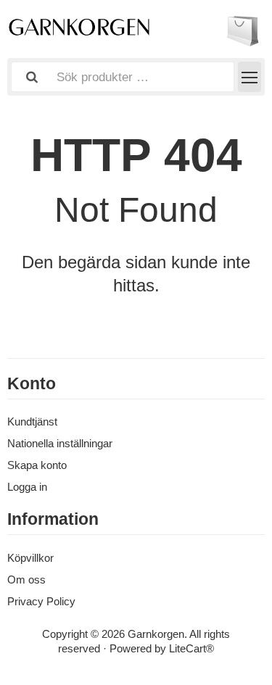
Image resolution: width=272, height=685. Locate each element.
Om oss (26, 579)
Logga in (27, 487)
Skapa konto (37, 465)
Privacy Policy (41, 601)
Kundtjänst (32, 421)
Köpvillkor (30, 558)
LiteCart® (191, 648)
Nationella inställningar (59, 443)
